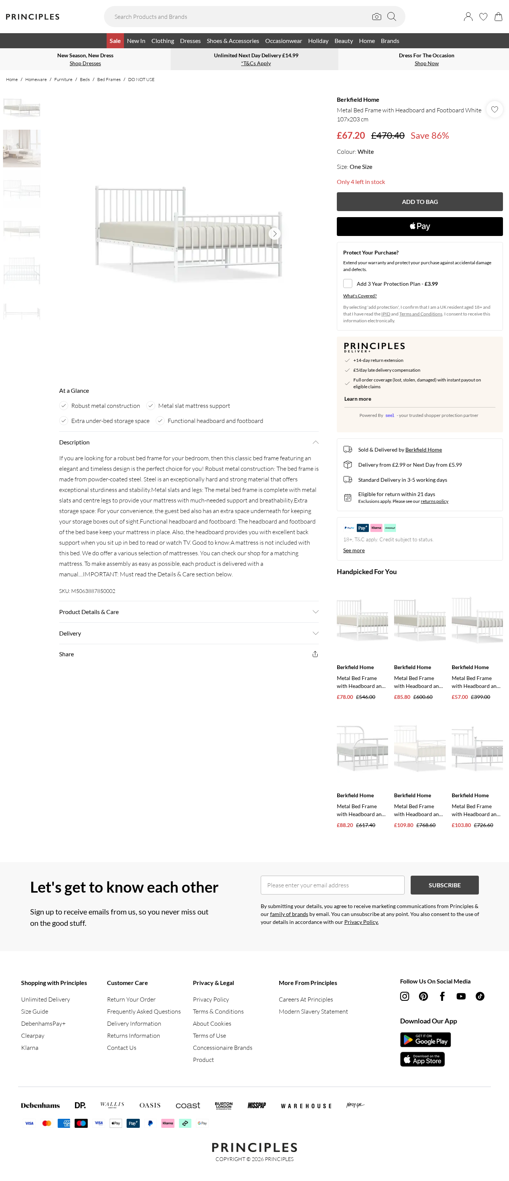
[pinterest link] (423, 996)
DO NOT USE (141, 79)
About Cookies (212, 1023)
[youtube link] (461, 996)
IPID (385, 314)
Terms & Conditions (218, 1011)
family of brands (289, 914)
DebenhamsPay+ (43, 1023)
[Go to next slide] (275, 234)
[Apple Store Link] (425, 1059)
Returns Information (133, 1035)
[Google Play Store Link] (425, 1039)
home (12, 79)
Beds (85, 79)
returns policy (434, 501)
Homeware (36, 79)
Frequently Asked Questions (144, 1011)
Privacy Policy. (361, 922)
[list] (188, 233)
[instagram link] (404, 996)
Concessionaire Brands (222, 1047)
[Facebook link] (442, 996)
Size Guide (34, 1011)
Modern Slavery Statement (313, 1011)
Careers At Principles (306, 999)
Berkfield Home (358, 99)
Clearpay (32, 1035)
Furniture (63, 79)
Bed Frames (109, 79)
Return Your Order (131, 999)
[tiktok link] (480, 996)
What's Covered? (360, 296)
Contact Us (121, 1047)
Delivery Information (134, 1023)
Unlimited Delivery (45, 999)
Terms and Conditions (420, 314)
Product (203, 1059)
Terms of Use (209, 1035)
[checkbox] (420, 283)
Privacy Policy (211, 999)
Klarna (29, 1047)
